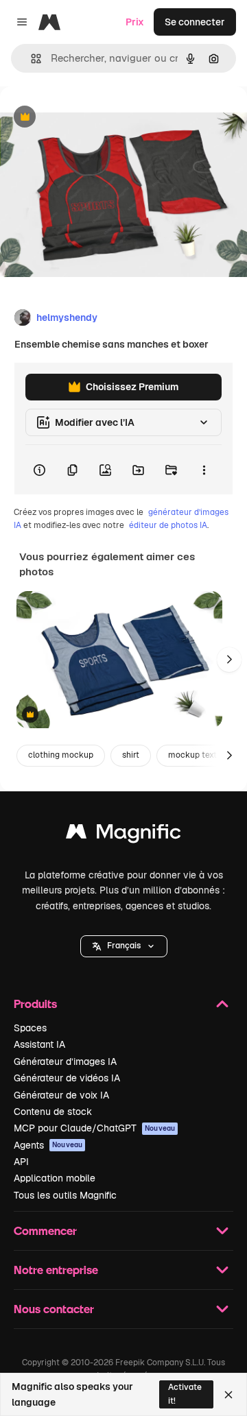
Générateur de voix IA (61, 1095)
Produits (35, 1003)
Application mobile (54, 1178)
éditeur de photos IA (168, 525)
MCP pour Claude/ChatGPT (94, 1128)
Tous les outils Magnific (65, 1195)
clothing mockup (60, 754)
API (21, 1161)
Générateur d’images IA (65, 1061)
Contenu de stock (53, 1111)
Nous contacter (54, 1308)
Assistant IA (39, 1044)
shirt (130, 754)
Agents (48, 1145)
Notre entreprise (56, 1269)
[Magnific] (123, 834)
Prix (135, 22)
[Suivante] (229, 659)
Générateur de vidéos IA (67, 1078)
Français (124, 945)
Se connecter (195, 22)
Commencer (45, 1230)
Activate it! (185, 1394)
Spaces (30, 1028)
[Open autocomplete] (30, 58)
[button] (123, 946)
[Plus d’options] (203, 469)
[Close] (228, 1395)
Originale (91, 117)
